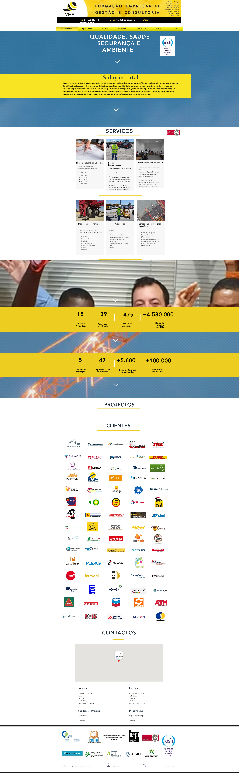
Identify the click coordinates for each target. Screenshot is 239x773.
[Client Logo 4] (72, 466)
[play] (183, 21)
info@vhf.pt (83, 721)
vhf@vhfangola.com (125, 20)
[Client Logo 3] (138, 490)
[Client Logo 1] (73, 456)
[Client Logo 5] (158, 457)
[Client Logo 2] (72, 488)
